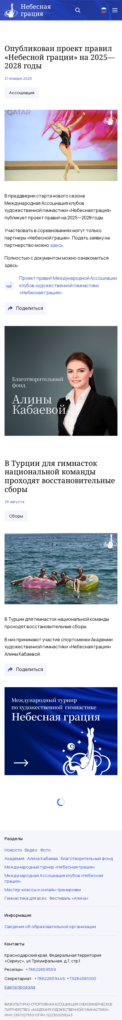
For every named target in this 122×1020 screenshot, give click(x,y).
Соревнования (24, 873)
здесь (56, 245)
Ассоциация (21, 93)
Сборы (16, 516)
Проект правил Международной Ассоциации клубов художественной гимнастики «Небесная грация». (68, 285)
